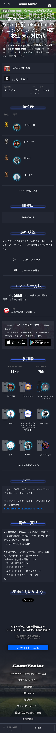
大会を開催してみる (28, 647)
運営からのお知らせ (28, 680)
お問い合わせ (28, 693)
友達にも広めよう (28, 591)
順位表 (28, 106)
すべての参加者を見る (28, 465)
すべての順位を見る (28, 191)
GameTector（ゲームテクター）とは (28, 673)
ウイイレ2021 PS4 (21, 68)
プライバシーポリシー (28, 705)
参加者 (28, 358)
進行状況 (28, 232)
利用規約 (28, 699)
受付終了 (38, 728)
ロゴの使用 (28, 718)
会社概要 (28, 686)
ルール (28, 479)
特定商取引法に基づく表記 (28, 712)
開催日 (28, 205)
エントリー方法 (28, 285)
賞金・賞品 (28, 522)
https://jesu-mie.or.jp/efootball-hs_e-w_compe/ (24, 508)
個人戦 (20, 79)
